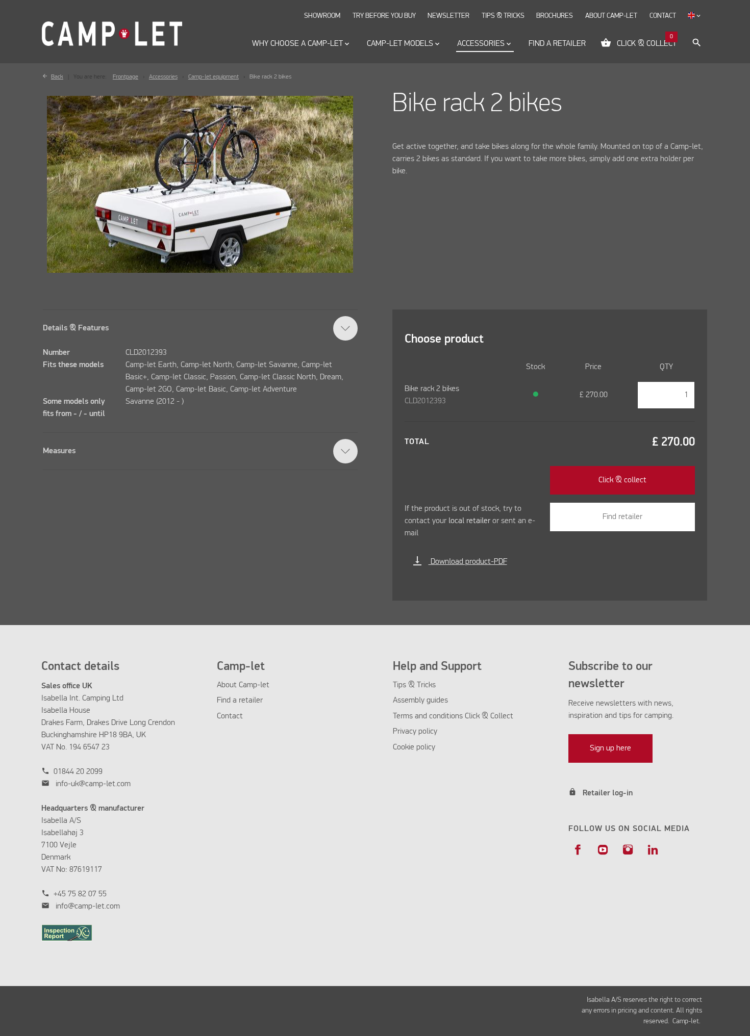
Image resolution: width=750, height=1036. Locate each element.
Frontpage (125, 77)
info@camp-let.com (88, 906)
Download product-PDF (459, 562)
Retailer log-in (608, 793)
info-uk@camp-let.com (93, 784)
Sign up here (610, 748)
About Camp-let (243, 685)
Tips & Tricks (414, 685)
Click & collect (622, 480)
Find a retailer (240, 700)
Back (57, 77)
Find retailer (622, 517)
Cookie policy (414, 747)
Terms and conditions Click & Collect (453, 716)
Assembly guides (420, 700)
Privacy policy (415, 732)
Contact (230, 716)
